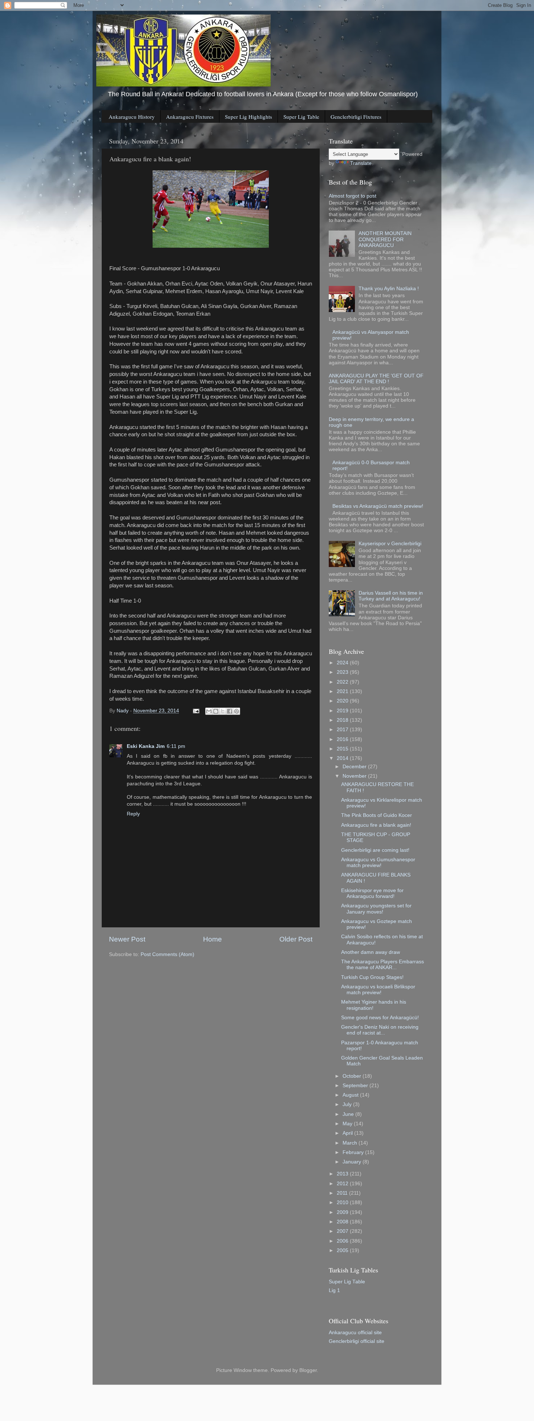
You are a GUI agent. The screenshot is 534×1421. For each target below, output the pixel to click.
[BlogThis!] (215, 711)
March (351, 1143)
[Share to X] (222, 711)
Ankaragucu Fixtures (190, 116)
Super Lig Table (301, 116)
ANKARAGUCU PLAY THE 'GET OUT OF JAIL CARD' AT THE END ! (376, 378)
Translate (361, 163)
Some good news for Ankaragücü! (380, 1017)
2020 (343, 701)
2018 (343, 720)
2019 (343, 710)
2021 (343, 691)
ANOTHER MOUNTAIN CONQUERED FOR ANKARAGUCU (385, 239)
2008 (343, 1221)
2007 (343, 1231)
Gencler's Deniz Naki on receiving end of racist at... (379, 1030)
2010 (343, 1202)
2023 (343, 672)
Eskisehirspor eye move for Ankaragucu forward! (372, 893)
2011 (343, 1193)
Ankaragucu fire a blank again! (376, 825)
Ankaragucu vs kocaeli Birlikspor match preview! (378, 989)
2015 (343, 749)
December (355, 766)
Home (212, 939)
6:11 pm (176, 746)
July (348, 1104)
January (353, 1162)
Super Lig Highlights (248, 116)
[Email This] (209, 711)
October (353, 1076)
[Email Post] (195, 710)
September (356, 1085)
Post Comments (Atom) (167, 954)
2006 (343, 1241)
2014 (343, 758)
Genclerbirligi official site (356, 1341)
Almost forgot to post (352, 196)
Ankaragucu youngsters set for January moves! (376, 908)
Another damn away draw (370, 952)
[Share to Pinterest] (236, 711)
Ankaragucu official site (355, 1332)
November (355, 776)
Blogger (308, 1370)
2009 (343, 1212)
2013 (343, 1174)
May (348, 1123)
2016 (343, 739)
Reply (133, 814)
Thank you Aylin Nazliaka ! (389, 288)
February (354, 1152)
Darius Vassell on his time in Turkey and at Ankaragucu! (391, 596)
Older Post (295, 939)
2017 (343, 729)
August (351, 1095)
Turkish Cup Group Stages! (372, 977)
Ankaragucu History (132, 116)
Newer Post (127, 939)
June (349, 1114)
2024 (343, 662)
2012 (343, 1183)
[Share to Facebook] (229, 711)
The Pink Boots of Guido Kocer (376, 815)
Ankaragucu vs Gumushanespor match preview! (378, 862)
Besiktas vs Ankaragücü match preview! (377, 506)
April (348, 1133)
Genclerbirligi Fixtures (356, 116)
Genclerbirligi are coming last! (375, 850)
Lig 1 (334, 1290)
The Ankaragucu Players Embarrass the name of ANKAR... (382, 964)
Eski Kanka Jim (146, 746)
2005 (343, 1250)
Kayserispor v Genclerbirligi (390, 543)
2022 (343, 682)
